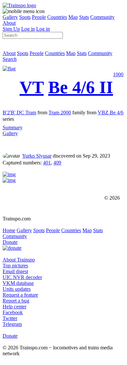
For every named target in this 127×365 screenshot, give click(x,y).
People (39, 17)
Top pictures (15, 265)
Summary (12, 127)
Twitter (10, 318)
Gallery (10, 17)
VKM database (18, 283)
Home (9, 230)
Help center (14, 306)
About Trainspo (19, 259)
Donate (10, 242)
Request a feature (20, 295)
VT (32, 87)
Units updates (17, 289)
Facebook (13, 312)
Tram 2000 (60, 112)
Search (10, 59)
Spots (25, 17)
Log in (28, 29)
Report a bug (16, 300)
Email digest (15, 271)
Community (102, 17)
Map (73, 17)
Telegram (12, 324)
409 (57, 162)
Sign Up (11, 29)
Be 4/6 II (80, 87)
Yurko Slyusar (36, 156)
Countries (57, 17)
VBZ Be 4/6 (110, 112)
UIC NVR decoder (22, 277)
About (9, 23)
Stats (84, 17)
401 (47, 162)
